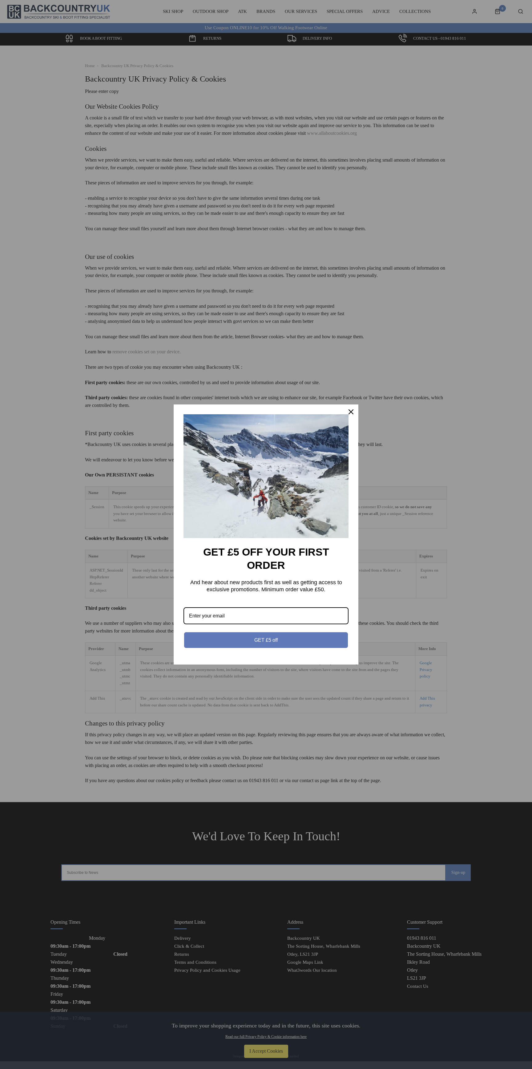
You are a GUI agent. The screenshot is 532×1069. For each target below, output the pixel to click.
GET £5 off (266, 640)
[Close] (351, 411)
